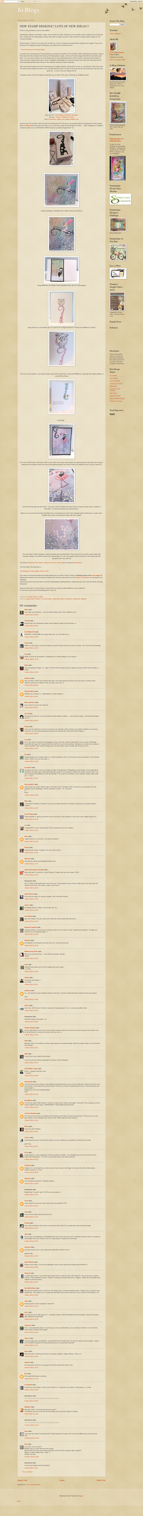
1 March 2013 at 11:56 (31, 852)
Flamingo (67, 115)
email (18, 1501)
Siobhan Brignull (30, 1028)
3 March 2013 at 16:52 (31, 1332)
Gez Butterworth (29, 632)
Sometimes (52, 119)
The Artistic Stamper (116, 401)
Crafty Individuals (115, 381)
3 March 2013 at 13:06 (31, 1295)
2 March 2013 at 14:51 (31, 1217)
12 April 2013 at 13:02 (31, 1468)
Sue (25, 654)
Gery (26, 1444)
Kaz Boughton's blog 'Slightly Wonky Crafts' (34, 571)
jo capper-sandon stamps (32, 599)
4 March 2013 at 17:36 (31, 1379)
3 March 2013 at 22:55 (31, 1356)
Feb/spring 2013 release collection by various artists (44, 562)
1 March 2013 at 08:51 (31, 707)
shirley (26, 643)
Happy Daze (113, 386)
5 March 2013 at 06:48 (31, 1390)
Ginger (26, 726)
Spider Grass (61, 119)
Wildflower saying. (68, 117)
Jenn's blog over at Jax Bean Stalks (33, 49)
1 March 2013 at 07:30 (31, 659)
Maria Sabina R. (29, 702)
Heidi (26, 1040)
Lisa (25, 739)
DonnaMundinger (30, 1288)
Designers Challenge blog (84, 577)
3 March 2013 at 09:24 (31, 1282)
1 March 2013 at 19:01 (31, 1035)
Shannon (27, 1273)
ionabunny (27, 1325)
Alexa (26, 1431)
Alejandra (27, 1178)
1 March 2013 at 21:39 (31, 1107)
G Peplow (27, 1165)
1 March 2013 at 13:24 (31, 899)
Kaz (25, 754)
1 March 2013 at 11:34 (31, 819)
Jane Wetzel (28, 916)
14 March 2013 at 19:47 (31, 1425)
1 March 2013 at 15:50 (31, 999)
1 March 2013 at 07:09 (31, 648)
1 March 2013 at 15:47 (31, 984)
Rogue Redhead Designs (117, 398)
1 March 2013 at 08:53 (31, 720)
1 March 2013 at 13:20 (31, 888)
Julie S (26, 1005)
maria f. (26, 905)
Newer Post (22, 1480)
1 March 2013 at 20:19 (31, 1075)
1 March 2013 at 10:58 (31, 795)
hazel (26, 964)
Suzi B (26, 713)
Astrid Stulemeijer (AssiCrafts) (34, 870)
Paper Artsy (113, 393)
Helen (26, 609)
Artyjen (26, 977)
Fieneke (27, 1223)
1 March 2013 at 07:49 (31, 672)
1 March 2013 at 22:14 (31, 1120)
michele (27, 620)
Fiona (26, 1152)
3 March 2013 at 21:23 (31, 1345)
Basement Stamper (30, 927)
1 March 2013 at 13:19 (31, 875)
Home (61, 1480)
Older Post (101, 1480)
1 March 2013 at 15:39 (31, 971)
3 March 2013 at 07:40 (31, 1256)
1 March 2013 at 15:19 (31, 945)
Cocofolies (27, 767)
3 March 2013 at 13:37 (31, 1306)
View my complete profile (117, 60)
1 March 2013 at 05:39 (31, 614)
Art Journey (113, 375)
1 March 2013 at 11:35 (31, 830)
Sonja (26, 1201)
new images (96, 575)
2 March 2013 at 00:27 (31, 1146)
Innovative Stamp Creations (115, 389)
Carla (26, 1212)
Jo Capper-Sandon (118, 52)
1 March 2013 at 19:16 (31, 1048)
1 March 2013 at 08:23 (31, 696)
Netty (26, 801)
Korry (26, 836)
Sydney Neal (28, 1081)
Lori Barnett (28, 1384)
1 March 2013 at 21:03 (31, 1094)
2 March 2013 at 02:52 (31, 1159)
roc (25, 825)
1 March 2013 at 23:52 (31, 1131)
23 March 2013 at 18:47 (31, 1457)
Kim (25, 1373)
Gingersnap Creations (116, 383)
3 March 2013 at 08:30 (31, 1267)
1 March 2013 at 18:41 (31, 1010)
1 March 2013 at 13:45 (31, 910)
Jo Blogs (28, 9)
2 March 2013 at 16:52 (31, 1228)
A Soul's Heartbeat (30, 1113)
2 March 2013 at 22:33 (31, 1241)
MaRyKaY (27, 1407)
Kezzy (26, 1351)
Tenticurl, (59, 117)
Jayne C (27, 1338)
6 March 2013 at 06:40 (31, 1401)
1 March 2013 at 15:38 (31, 958)
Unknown (27, 678)
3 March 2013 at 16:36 (31, 1319)
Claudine (27, 940)
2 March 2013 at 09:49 (31, 1172)
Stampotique (78, 562)
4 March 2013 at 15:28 (31, 1367)
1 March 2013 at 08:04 (31, 685)
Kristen (26, 847)
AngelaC (27, 1362)
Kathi (26, 1054)
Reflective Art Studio (31, 951)
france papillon (29, 784)
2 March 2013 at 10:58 (31, 1183)
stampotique (68, 599)
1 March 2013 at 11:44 (31, 841)
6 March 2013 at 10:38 (31, 1414)
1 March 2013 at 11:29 (31, 808)
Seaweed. (75, 115)
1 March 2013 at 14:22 (31, 921)
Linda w (27, 1137)
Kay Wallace (28, 1100)
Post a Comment (27, 1472)
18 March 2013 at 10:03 (31, 1438)
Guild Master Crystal (31, 1068)
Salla (26, 1234)
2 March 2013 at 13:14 (31, 1206)
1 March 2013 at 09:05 (31, 733)
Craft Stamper (114, 378)
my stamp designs (46, 599)
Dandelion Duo (74, 119)
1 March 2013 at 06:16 (31, 626)
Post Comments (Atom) (33, 1484)
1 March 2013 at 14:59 (31, 934)
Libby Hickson (29, 894)
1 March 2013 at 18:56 (31, 1021)
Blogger (81, 1496)
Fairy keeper (59, 115)
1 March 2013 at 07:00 (31, 637)
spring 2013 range (58, 599)
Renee (26, 1126)
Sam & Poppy (28, 814)
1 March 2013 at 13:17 (31, 864)
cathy (26, 1301)
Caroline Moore (29, 691)
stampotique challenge (79, 599)
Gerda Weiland (29, 1262)
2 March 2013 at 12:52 (31, 1194)
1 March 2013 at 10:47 (31, 778)
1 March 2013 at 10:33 (31, 748)
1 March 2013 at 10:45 (31, 761)
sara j (26, 1312)
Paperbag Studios (115, 396)
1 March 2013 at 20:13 (31, 1062)
